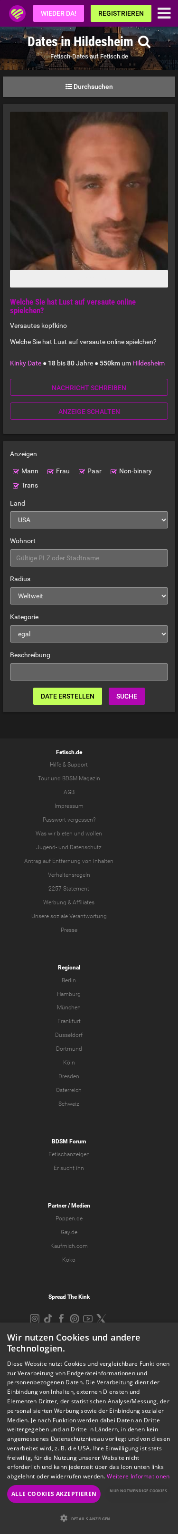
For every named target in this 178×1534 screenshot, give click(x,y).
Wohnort (23, 541)
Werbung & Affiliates (68, 902)
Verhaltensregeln (69, 875)
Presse (69, 930)
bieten (65, 833)
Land (17, 503)
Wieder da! (58, 13)
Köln (69, 1062)
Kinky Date (25, 363)
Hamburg (69, 994)
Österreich (69, 1090)
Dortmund (69, 1048)
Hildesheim (148, 363)
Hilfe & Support (69, 764)
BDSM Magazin (81, 778)
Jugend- (46, 847)
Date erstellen (67, 696)
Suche (126, 696)
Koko (68, 1259)
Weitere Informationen (138, 1476)
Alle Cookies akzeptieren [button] (54, 1494)
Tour (43, 778)
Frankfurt (69, 1021)
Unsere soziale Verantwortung (69, 916)
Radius (20, 579)
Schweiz (68, 1104)
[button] (89, 1518)
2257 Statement (68, 888)
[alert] (89, 1428)
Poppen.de (69, 1218)
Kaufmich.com (69, 1246)
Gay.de (69, 1232)
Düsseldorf (69, 1035)
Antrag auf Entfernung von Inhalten (68, 861)
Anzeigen (23, 454)
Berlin (69, 980)
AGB (69, 792)
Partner (57, 1205)
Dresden (68, 1076)
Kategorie (24, 617)
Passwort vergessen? (69, 819)
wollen (93, 833)
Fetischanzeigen (69, 1154)
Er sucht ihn (69, 1168)
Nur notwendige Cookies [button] (138, 1490)
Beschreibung (30, 655)
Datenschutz (86, 847)
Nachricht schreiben (89, 388)
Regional (69, 967)
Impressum (69, 806)
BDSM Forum (69, 1141)
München (69, 1007)
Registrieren (121, 13)
